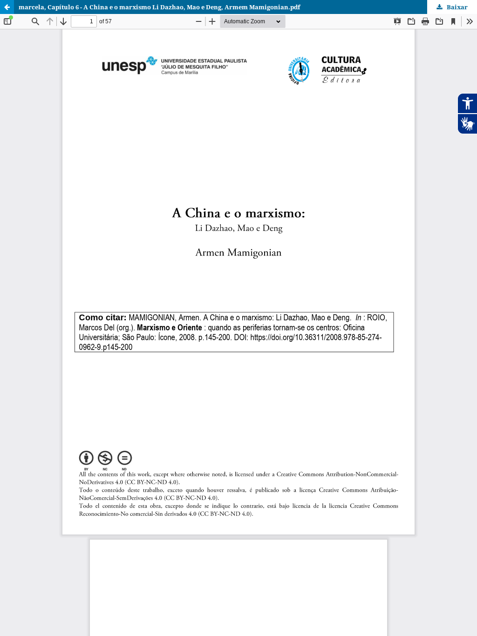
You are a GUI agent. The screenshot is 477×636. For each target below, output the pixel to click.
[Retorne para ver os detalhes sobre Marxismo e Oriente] (7, 7)
